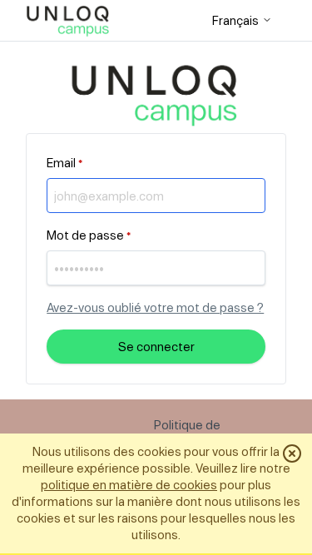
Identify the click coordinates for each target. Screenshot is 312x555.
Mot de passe (89, 235)
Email (64, 163)
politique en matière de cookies (129, 485)
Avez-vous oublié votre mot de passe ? (155, 307)
